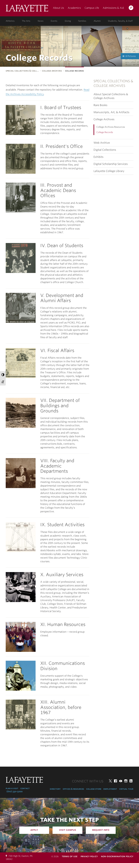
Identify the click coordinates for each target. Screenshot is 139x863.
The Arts (26, 21)
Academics (74, 7)
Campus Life (92, 7)
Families (82, 21)
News (40, 21)
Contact (25, 788)
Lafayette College (27, 9)
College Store (93, 789)
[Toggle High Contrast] (3, 374)
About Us (58, 7)
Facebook (115, 781)
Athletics (10, 21)
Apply (34, 829)
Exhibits (98, 156)
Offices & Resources (73, 789)
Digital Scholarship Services (111, 164)
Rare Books (100, 105)
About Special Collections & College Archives (111, 96)
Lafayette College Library (109, 171)
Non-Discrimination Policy (117, 856)
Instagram (126, 781)
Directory (55, 789)
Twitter (110, 781)
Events (54, 21)
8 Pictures (131, 56)
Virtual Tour (126, 789)
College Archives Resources (110, 127)
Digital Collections (105, 149)
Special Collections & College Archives (113, 83)
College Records (104, 132)
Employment (110, 789)
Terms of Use (69, 856)
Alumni (97, 21)
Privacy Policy (89, 856)
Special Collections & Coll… (22, 70)
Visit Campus (67, 829)
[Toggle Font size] (3, 381)
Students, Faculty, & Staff (120, 21)
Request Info (100, 829)
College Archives (52, 70)
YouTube (120, 781)
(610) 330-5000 (15, 791)
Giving (68, 21)
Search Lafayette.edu (131, 8)
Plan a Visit (12, 788)
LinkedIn (131, 781)
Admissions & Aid (113, 7)
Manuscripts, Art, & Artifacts (111, 112)
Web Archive (102, 142)
